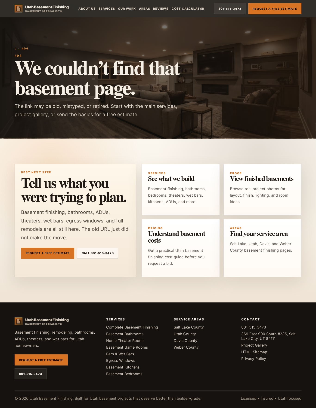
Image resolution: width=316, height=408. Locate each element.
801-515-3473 (229, 8)
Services (107, 8)
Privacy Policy (253, 358)
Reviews (160, 8)
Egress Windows (120, 360)
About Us (87, 8)
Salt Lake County (189, 327)
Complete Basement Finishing (132, 327)
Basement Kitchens (122, 367)
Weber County (186, 347)
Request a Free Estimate (275, 8)
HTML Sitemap (254, 352)
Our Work (127, 8)
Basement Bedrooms (124, 373)
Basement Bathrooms (124, 334)
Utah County (185, 334)
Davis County (185, 340)
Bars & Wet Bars (120, 354)
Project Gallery (254, 345)
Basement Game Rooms (127, 347)
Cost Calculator (188, 8)
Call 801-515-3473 (98, 253)
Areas (144, 8)
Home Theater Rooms (125, 340)
